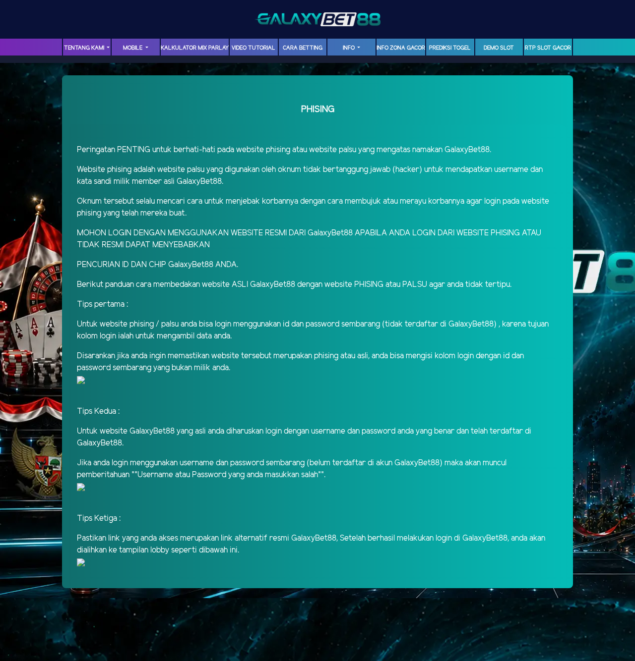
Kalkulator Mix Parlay (195, 48)
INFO (349, 48)
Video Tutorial (253, 48)
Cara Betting (302, 48)
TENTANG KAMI (85, 48)
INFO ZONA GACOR (401, 48)
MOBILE (133, 48)
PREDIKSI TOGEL (450, 48)
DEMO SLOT (499, 48)
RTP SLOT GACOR (548, 48)
